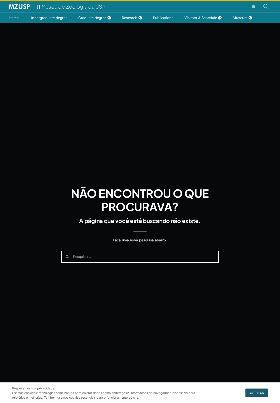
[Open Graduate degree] (109, 17)
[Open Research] (140, 17)
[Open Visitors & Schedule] (220, 17)
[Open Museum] (250, 17)
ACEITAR (256, 393)
